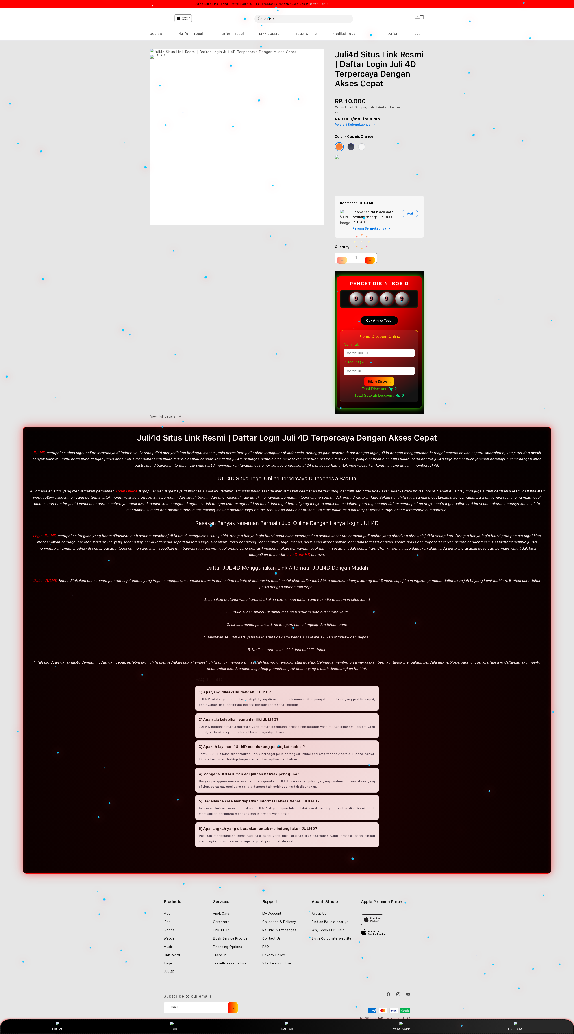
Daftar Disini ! (318, 4)
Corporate (221, 922)
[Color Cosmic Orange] (339, 146)
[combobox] (303, 19)
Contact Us (271, 938)
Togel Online (306, 33)
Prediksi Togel (344, 33)
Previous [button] (152, 6)
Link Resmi (172, 955)
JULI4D (156, 33)
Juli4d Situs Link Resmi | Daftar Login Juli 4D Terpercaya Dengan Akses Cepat (261, 4)
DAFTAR (287, 1029)
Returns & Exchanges (279, 930)
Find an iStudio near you (331, 922)
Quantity (342, 247)
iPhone (169, 930)
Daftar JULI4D (45, 581)
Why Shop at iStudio (328, 930)
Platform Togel (190, 33)
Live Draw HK (298, 555)
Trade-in (219, 955)
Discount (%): (355, 362)
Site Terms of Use (276, 963)
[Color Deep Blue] (350, 146)
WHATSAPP (401, 1029)
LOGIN (172, 1029)
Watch (169, 938)
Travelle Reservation (229, 963)
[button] (156, 34)
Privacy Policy (273, 955)
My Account (272, 913)
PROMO (58, 1029)
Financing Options (227, 947)
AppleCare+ (222, 913)
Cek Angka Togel (379, 320)
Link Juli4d (221, 930)
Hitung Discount (379, 381)
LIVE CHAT (516, 1029)
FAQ (265, 947)
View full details (163, 416)
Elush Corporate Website (331, 938)
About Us (319, 913)
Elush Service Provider (231, 938)
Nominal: (351, 344)
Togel (168, 963)
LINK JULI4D (269, 33)
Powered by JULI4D (397, 1018)
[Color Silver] (361, 146)
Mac (167, 913)
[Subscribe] (233, 1007)
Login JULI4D (45, 536)
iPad (167, 922)
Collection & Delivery (279, 922)
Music (168, 947)
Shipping (361, 107)
